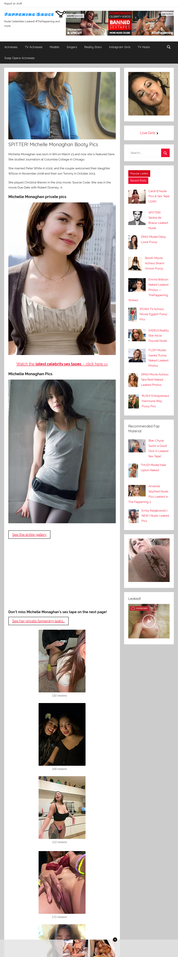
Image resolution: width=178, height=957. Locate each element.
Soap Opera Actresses (19, 58)
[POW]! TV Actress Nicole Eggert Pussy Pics (153, 314)
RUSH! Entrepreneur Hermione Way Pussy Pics (155, 401)
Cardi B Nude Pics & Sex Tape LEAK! (158, 196)
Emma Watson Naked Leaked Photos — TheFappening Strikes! (148, 290)
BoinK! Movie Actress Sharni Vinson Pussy (154, 263)
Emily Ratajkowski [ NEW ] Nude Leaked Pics (155, 516)
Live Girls (147, 133)
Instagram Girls (119, 47)
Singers (72, 47)
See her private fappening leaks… (38, 621)
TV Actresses (33, 47)
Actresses (10, 47)
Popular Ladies (139, 173)
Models (54, 47)
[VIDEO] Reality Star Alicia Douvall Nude (158, 336)
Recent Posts (138, 180)
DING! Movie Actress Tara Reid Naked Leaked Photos (154, 380)
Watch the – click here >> (62, 364)
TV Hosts (144, 47)
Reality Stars (93, 47)
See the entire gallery (29, 534)
